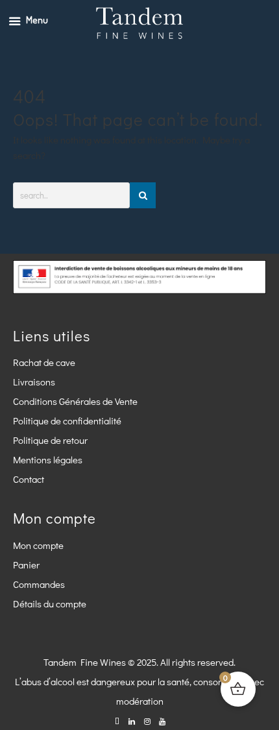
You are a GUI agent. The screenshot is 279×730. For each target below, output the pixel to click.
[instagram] (147, 720)
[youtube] (162, 720)
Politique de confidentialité (67, 420)
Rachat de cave (44, 362)
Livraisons (34, 381)
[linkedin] (132, 720)
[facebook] (117, 720)
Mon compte (38, 545)
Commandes (39, 584)
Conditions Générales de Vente (75, 401)
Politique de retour (50, 439)
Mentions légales (47, 459)
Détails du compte (49, 603)
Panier (26, 564)
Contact (28, 478)
